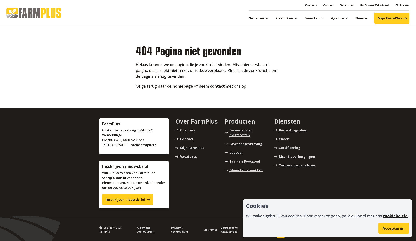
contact (217, 86)
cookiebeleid (395, 215)
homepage (182, 86)
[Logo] (33, 13)
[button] (402, 5)
